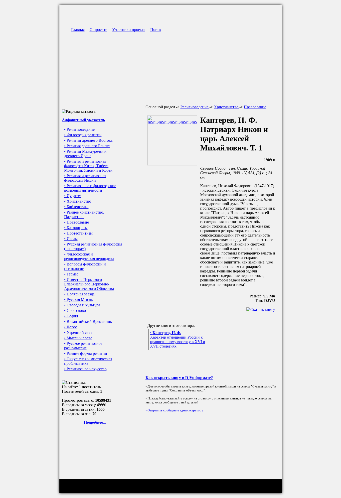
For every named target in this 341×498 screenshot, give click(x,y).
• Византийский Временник (88, 321)
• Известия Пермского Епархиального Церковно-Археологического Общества (89, 284)
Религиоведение (194, 107)
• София (71, 316)
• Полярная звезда (79, 294)
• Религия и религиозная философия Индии (85, 178)
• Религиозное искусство (85, 369)
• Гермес (71, 274)
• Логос (70, 327)
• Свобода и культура (82, 305)
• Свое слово (75, 310)
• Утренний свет (78, 332)
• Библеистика (76, 207)
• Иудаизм (72, 196)
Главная (78, 29)
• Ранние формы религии (85, 353)
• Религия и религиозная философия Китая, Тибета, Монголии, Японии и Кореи (88, 165)
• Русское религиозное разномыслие (83, 345)
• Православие (76, 222)
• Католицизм (76, 228)
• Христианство (77, 201)
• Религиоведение (79, 129)
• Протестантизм (78, 233)
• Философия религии (83, 135)
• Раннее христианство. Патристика (84, 214)
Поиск (155, 29)
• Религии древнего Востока (88, 140)
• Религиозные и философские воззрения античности (90, 188)
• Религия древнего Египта (87, 146)
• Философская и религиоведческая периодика (89, 256)
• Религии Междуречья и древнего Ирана (85, 153)
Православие (255, 107)
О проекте (98, 29)
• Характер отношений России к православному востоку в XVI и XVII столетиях (177, 339)
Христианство (226, 107)
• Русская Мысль (78, 299)
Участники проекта (128, 29)
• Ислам (71, 239)
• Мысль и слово (78, 338)
